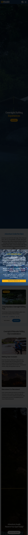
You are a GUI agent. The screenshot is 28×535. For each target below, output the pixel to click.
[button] (26, 251)
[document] (14, 267)
